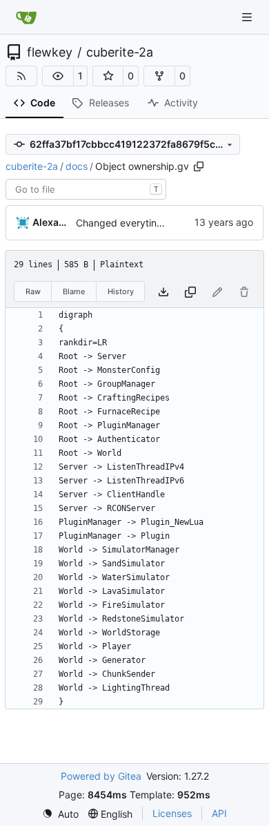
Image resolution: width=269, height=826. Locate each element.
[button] (58, 76)
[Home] (26, 17)
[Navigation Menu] (248, 17)
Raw (33, 291)
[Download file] (163, 291)
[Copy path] (198, 166)
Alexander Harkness (51, 222)
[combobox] (86, 189)
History (121, 291)
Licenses (172, 813)
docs (77, 166)
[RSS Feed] (21, 76)
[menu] (60, 814)
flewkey (49, 52)
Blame (74, 291)
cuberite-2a (119, 52)
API (219, 813)
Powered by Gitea (101, 776)
